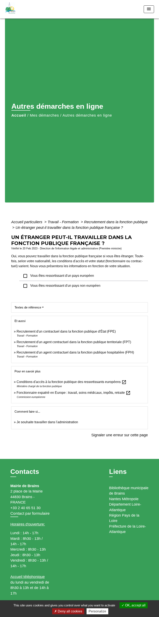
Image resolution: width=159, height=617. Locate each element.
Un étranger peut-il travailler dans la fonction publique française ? (69, 228)
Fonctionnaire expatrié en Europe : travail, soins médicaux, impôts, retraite (74, 392)
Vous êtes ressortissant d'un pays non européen (61, 285)
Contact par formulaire (30, 513)
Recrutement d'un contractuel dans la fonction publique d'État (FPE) (66, 331)
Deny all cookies (69, 611)
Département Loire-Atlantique (125, 507)
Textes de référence (27, 307)
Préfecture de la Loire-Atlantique (127, 529)
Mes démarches (44, 115)
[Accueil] (20, 9)
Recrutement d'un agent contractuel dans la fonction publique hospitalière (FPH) (75, 352)
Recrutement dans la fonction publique (116, 222)
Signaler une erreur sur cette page (119, 435)
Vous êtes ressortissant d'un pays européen (58, 275)
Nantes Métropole (124, 499)
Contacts (24, 471)
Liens (118, 471)
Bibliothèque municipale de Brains (128, 490)
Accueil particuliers (27, 222)
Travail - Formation (64, 222)
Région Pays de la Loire (124, 518)
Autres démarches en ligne (87, 115)
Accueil (18, 115)
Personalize (97, 611)
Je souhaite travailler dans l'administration (47, 422)
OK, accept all (135, 605)
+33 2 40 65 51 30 (25, 508)
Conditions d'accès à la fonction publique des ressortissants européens (71, 382)
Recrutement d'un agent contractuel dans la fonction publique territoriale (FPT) (74, 342)
